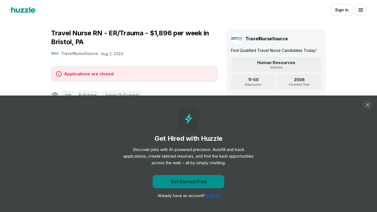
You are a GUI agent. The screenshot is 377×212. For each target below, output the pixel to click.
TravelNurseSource (79, 53)
